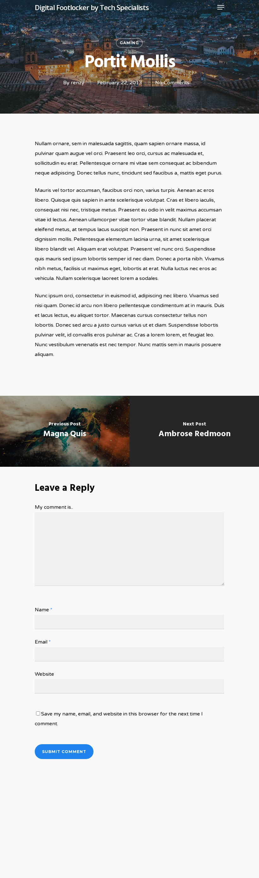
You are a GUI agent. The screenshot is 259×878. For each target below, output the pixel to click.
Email (43, 642)
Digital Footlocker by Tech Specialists (92, 7)
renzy (77, 83)
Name (43, 610)
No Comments (172, 83)
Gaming (129, 42)
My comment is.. (54, 507)
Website (44, 674)
